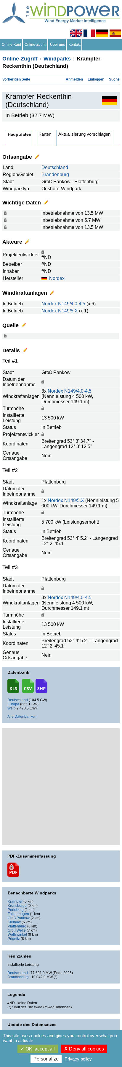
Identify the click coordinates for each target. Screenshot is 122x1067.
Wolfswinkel (17, 934)
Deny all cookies (86, 1048)
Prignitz (14, 939)
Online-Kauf (11, 44)
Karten (44, 134)
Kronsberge (17, 906)
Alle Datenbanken (21, 716)
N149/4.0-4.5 (71, 303)
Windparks (57, 59)
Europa (13, 704)
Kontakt (74, 44)
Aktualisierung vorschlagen (84, 134)
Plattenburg (17, 926)
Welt (11, 708)
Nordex (57, 278)
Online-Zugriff (35, 44)
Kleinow (14, 922)
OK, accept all (39, 1048)
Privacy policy (78, 1058)
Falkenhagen (18, 914)
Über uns (57, 44)
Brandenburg (55, 174)
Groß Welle (17, 930)
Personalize (46, 1058)
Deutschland (54, 167)
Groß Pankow (19, 918)
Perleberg (16, 910)
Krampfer (15, 901)
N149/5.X (68, 310)
